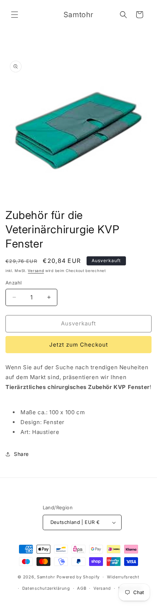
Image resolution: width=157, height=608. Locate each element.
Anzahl (13, 283)
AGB (81, 588)
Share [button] (21, 454)
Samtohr (46, 576)
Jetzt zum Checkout (78, 344)
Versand (36, 270)
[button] (15, 15)
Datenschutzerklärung (46, 588)
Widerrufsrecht (123, 576)
